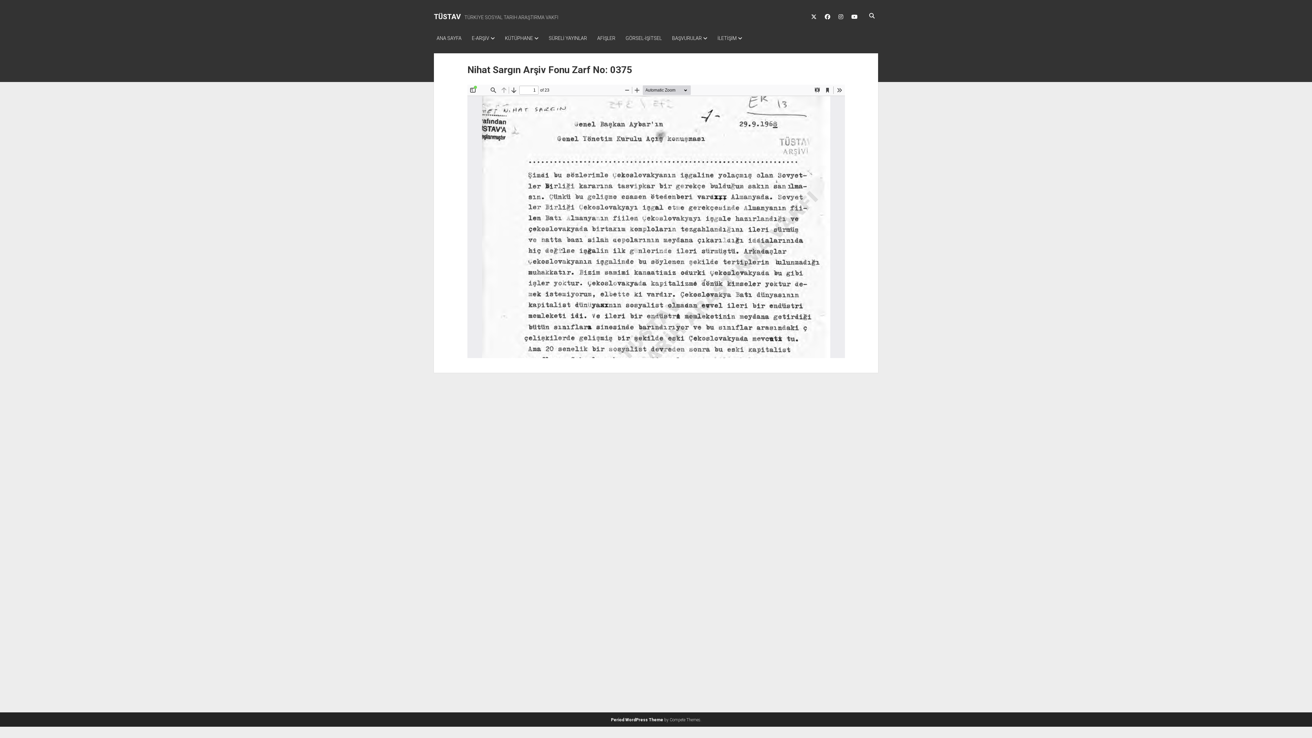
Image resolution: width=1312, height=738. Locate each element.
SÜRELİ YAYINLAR (568, 38)
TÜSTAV (447, 17)
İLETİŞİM (727, 38)
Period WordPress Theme (637, 720)
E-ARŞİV (480, 38)
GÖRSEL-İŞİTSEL (644, 38)
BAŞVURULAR (687, 38)
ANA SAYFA (449, 38)
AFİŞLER (606, 38)
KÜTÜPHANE (519, 38)
